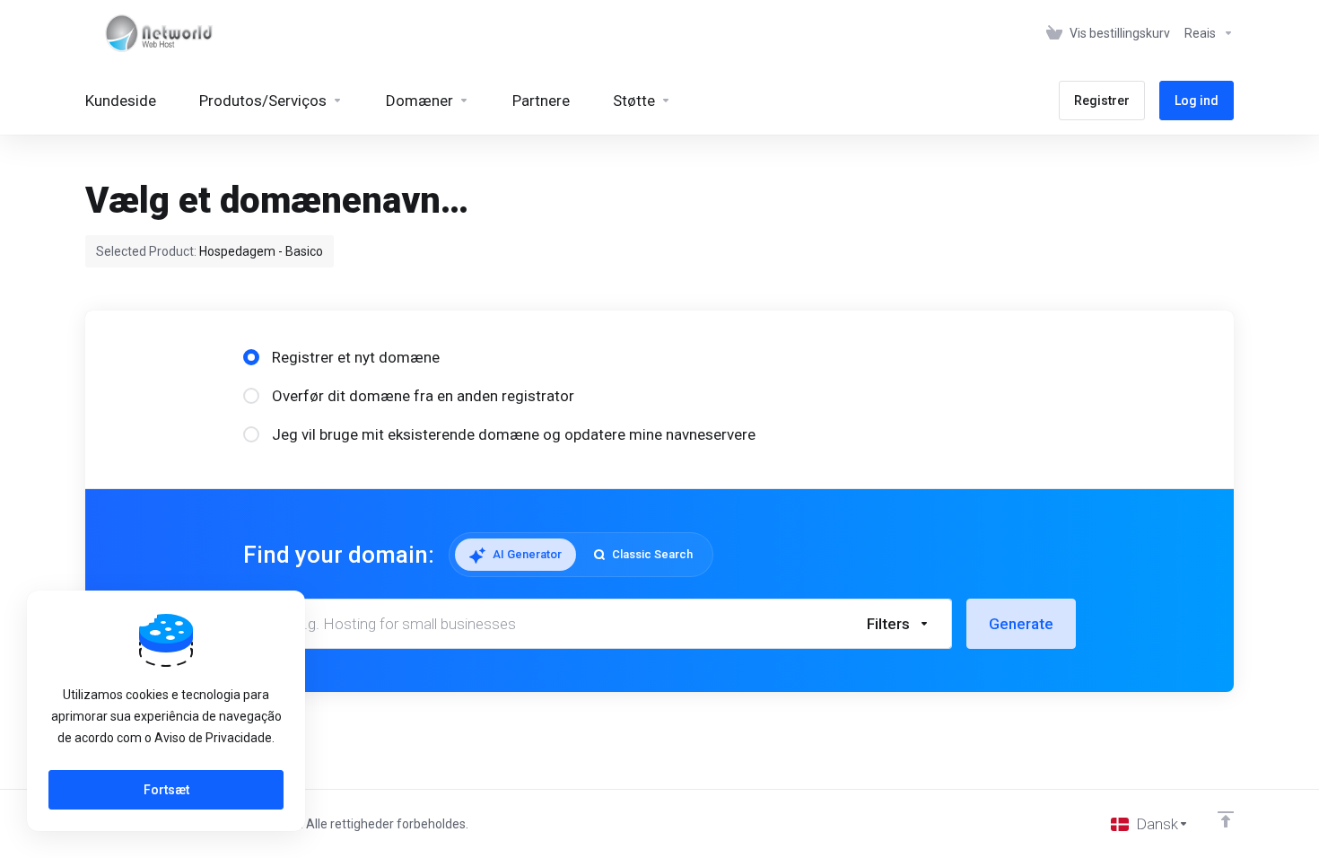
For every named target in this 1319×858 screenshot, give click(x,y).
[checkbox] (985, 470)
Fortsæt (166, 790)
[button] (898, 624)
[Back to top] (1225, 819)
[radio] (251, 357)
